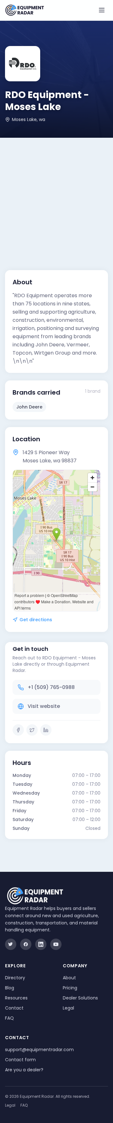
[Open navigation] (101, 10)
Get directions (35, 619)
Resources (16, 998)
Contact (14, 1008)
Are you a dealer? (24, 1070)
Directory (15, 978)
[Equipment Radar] (24, 10)
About (69, 978)
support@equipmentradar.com (39, 1049)
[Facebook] (18, 730)
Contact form (20, 1059)
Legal (68, 1008)
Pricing (70, 988)
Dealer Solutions (80, 998)
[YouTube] (56, 944)
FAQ (9, 1018)
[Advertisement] (56, 197)
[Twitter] (32, 730)
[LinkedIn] (45, 730)
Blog (9, 988)
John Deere (29, 407)
